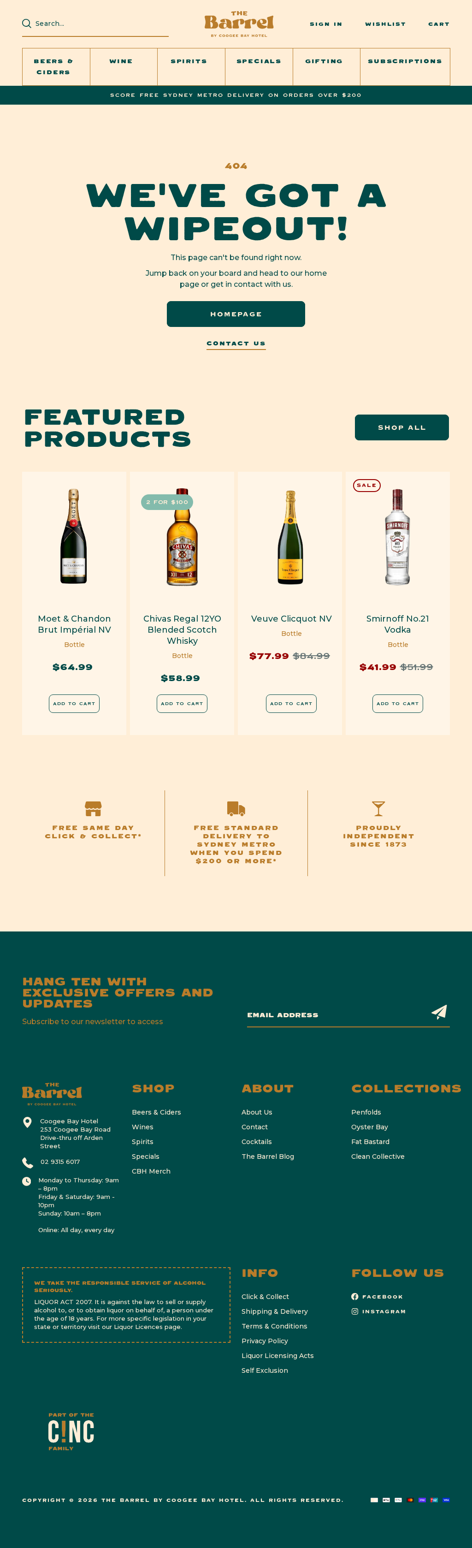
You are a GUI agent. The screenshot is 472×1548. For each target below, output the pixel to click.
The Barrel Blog (268, 1156)
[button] (56, 66)
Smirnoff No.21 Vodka (397, 624)
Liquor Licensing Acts (278, 1356)
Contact (255, 1127)
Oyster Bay (369, 1127)
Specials (145, 1156)
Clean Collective (378, 1156)
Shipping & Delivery (275, 1311)
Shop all (402, 427)
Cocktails (257, 1142)
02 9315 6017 (60, 1161)
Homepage (236, 314)
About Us (257, 1112)
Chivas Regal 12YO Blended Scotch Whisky (182, 630)
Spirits (142, 1142)
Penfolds (366, 1112)
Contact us (236, 343)
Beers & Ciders (156, 1112)
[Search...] (26, 23)
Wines (142, 1127)
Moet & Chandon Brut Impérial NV (74, 624)
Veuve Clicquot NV (291, 619)
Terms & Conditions (274, 1326)
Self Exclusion (265, 1370)
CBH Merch (151, 1171)
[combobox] (100, 24)
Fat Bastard (370, 1142)
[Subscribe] (439, 1011)
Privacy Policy (265, 1341)
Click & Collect (265, 1297)
